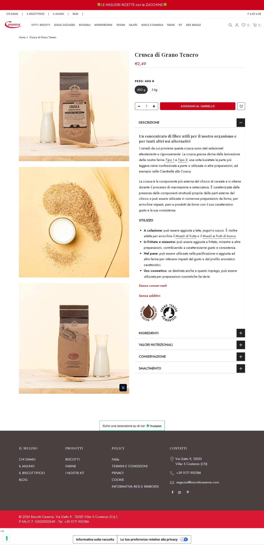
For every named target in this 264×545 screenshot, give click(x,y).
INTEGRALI (85, 25)
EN (253, 14)
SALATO (133, 25)
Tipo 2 (182, 160)
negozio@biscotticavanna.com (197, 482)
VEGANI (120, 25)
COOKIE (118, 479)
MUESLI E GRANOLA (152, 25)
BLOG (76, 14)
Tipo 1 (169, 160)
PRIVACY (118, 473)
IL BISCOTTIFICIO (35, 14)
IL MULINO (58, 14)
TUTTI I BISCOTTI (40, 25)
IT (248, 14)
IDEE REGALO (193, 25)
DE (259, 14)
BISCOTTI (72, 459)
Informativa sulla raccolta (95, 539)
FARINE (171, 25)
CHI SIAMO (12, 14)
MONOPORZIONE (103, 25)
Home (22, 37)
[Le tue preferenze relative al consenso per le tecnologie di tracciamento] (6, 538)
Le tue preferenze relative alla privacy (149, 539)
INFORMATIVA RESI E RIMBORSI (135, 486)
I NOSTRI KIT (74, 473)
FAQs (115, 459)
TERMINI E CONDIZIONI (129, 466)
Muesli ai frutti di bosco (219, 236)
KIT (180, 25)
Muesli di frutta (186, 236)
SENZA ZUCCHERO (64, 25)
